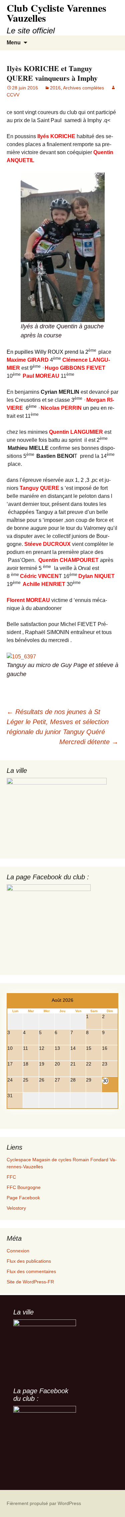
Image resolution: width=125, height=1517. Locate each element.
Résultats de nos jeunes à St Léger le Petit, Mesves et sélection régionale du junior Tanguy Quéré (58, 721)
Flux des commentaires (31, 1271)
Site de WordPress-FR (30, 1281)
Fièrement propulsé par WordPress (44, 1503)
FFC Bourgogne (24, 1187)
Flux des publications (29, 1261)
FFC (11, 1177)
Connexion (18, 1250)
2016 (55, 87)
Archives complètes (83, 87)
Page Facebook (23, 1197)
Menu (14, 42)
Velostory (16, 1208)
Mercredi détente (88, 741)
